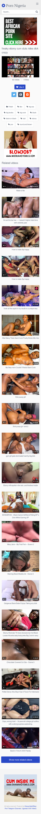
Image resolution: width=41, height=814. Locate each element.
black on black (10, 118)
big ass (31, 106)
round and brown (25, 124)
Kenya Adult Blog (30, 806)
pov (11, 124)
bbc (20, 106)
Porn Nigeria (15, 5)
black (34, 112)
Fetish (10, 106)
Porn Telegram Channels (13, 808)
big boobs (9, 112)
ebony (34, 118)
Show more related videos (20, 759)
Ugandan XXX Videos (29, 808)
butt (23, 118)
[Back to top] (37, 809)
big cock (22, 112)
